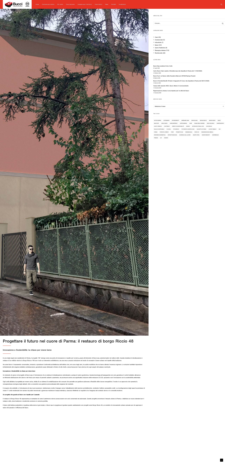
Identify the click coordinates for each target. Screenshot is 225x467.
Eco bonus (209, 126)
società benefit (206, 135)
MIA (219, 129)
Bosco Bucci (212, 120)
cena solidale (210, 123)
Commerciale (159, 40)
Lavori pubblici (212, 129)
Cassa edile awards (199, 123)
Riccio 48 (197, 132)
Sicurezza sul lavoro (185, 135)
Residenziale (158, 53)
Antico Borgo (157, 120)
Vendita (166, 137)
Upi (161, 137)
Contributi (167, 126)
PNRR (172, 132)
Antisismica (166, 120)
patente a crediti (164, 132)
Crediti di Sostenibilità (178, 126)
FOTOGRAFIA (176, 129)
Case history (98, 4)
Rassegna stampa (160, 50)
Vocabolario (122, 4)
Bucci (219, 120)
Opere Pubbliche (160, 48)
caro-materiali (173, 123)
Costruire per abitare (48, 4)
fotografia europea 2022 (187, 129)
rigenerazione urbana (207, 132)
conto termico (158, 126)
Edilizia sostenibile (159, 129)
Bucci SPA (156, 123)
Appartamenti (175, 120)
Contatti (113, 4)
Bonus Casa (194, 120)
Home (37, 4)
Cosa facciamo (70, 4)
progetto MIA (179, 132)
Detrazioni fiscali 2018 (198, 126)
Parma (155, 132)
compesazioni (220, 123)
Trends (156, 137)
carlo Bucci (164, 123)
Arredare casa (185, 120)
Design (188, 126)
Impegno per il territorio (85, 4)
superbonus (215, 135)
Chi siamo (60, 4)
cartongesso (183, 123)
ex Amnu (169, 129)
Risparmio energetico (159, 135)
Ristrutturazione (172, 135)
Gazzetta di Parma (201, 129)
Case (156, 37)
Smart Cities (196, 135)
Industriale (158, 42)
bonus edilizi (203, 120)
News (106, 4)
